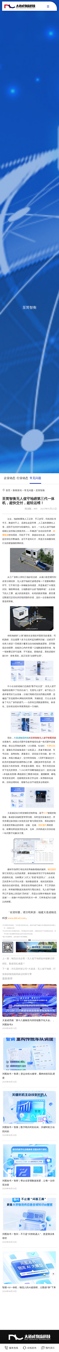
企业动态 (9, 478)
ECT (45, 813)
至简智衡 (40, 490)
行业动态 (22, 478)
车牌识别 (51, 746)
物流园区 (52, 869)
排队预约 (42, 825)
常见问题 (35, 478)
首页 (8, 490)
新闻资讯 (17, 490)
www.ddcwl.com (17, 918)
